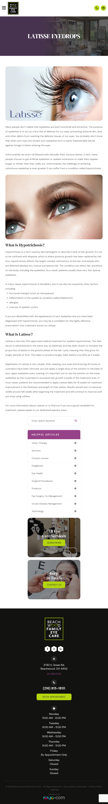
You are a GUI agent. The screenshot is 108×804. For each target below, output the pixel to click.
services (36, 450)
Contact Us (54, 584)
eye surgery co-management (47, 496)
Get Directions (54, 673)
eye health (37, 473)
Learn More (54, 542)
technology (38, 511)
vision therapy (39, 443)
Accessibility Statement (75, 786)
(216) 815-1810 (54, 688)
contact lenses (40, 458)
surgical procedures (42, 481)
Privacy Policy (95, 786)
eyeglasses (37, 465)
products (36, 488)
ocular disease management (47, 503)
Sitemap (55, 789)
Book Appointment (54, 696)
